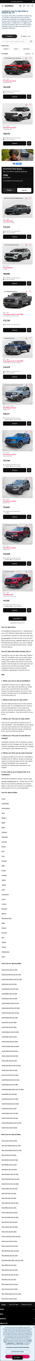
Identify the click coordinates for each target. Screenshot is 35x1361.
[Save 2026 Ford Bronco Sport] (30, 58)
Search (10, 36)
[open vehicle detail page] (17, 67)
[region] (17, 1343)
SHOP (2, 1309)
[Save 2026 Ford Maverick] (30, 572)
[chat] (24, 6)
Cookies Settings (17, 1351)
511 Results (4, 53)
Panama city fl (27, 1304)
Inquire (14, 97)
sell (1, 1314)
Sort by (27, 53)
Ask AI (25, 36)
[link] (8, 6)
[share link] (26, 58)
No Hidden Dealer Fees (17, 1)
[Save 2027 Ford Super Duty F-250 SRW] (30, 292)
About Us (3, 1323)
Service (3, 1319)
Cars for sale (13, 1304)
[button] (20, 6)
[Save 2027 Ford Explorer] (30, 245)
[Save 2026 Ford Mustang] (30, 198)
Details (9, 190)
